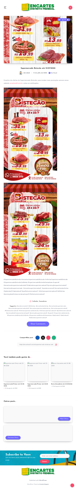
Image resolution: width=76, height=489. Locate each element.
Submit (44, 461)
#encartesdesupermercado (57, 306)
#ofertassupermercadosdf (47, 311)
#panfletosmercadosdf (64, 311)
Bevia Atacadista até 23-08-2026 (61, 384)
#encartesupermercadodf (59, 308)
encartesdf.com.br (16, 83)
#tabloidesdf (64, 315)
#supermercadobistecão (61, 313)
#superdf (50, 313)
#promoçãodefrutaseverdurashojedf (17, 313)
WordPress (43, 480)
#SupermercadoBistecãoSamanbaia (40, 315)
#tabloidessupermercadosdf (38, 318)
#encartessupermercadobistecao (40, 308)
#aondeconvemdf (22, 306)
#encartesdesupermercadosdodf (19, 308)
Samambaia (43, 301)
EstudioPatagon (44, 484)
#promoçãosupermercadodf (38, 313)
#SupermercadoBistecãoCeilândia (18, 315)
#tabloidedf (56, 315)
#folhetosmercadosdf (11, 311)
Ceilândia (35, 301)
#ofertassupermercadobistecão (29, 311)
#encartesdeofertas (42, 306)
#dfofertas (31, 306)
